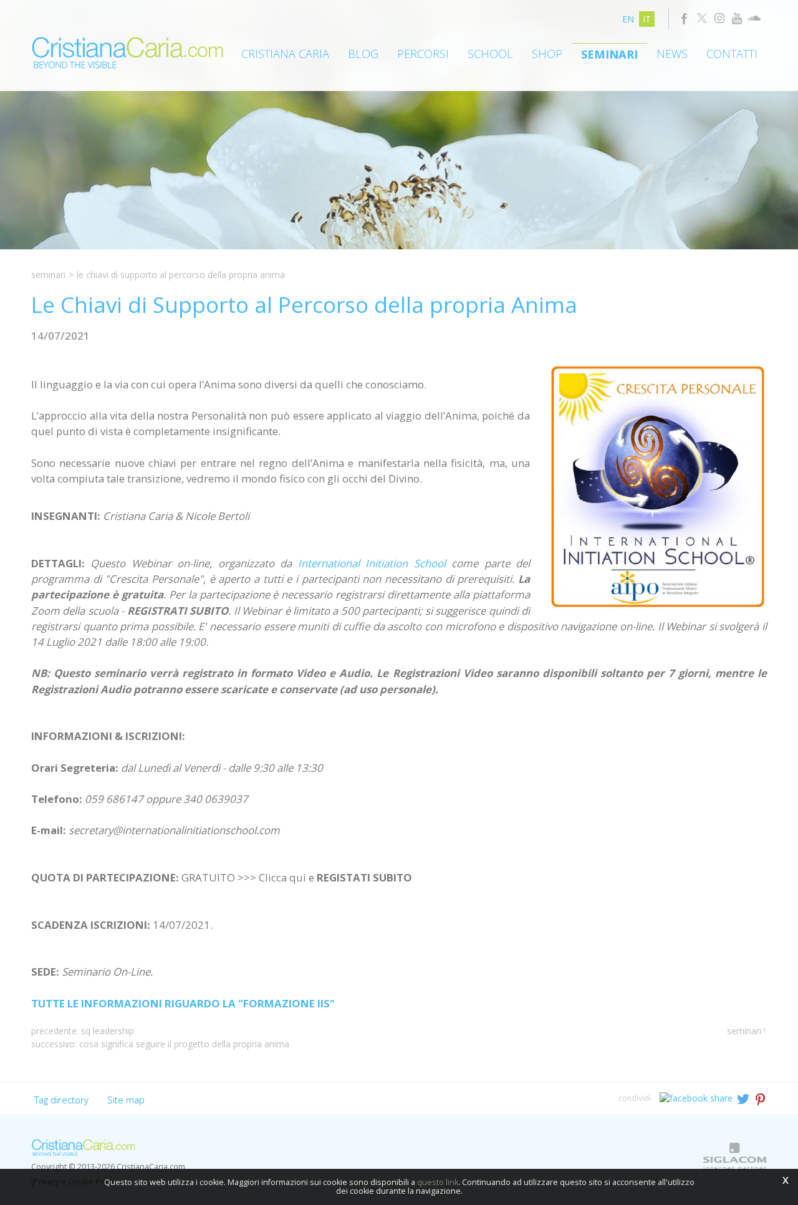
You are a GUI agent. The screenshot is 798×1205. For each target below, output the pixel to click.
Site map (126, 1099)
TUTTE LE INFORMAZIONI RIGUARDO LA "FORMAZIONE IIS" (183, 1003)
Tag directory (61, 1099)
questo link (437, 1182)
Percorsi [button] (423, 53)
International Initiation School (372, 563)
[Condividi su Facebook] (697, 1097)
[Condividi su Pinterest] (761, 1097)
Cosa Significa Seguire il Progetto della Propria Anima (184, 1044)
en (628, 19)
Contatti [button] (731, 53)
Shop (547, 53)
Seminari (609, 54)
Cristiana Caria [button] (285, 53)
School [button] (490, 53)
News (672, 53)
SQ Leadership (107, 1031)
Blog (363, 53)
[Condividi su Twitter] (744, 1097)
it (647, 19)
